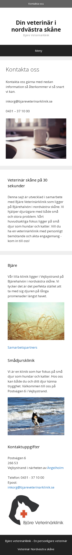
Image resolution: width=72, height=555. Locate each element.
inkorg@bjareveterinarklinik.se (31, 487)
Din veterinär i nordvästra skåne (36, 26)
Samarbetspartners (22, 347)
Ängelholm (55, 468)
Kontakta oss (36, 3)
